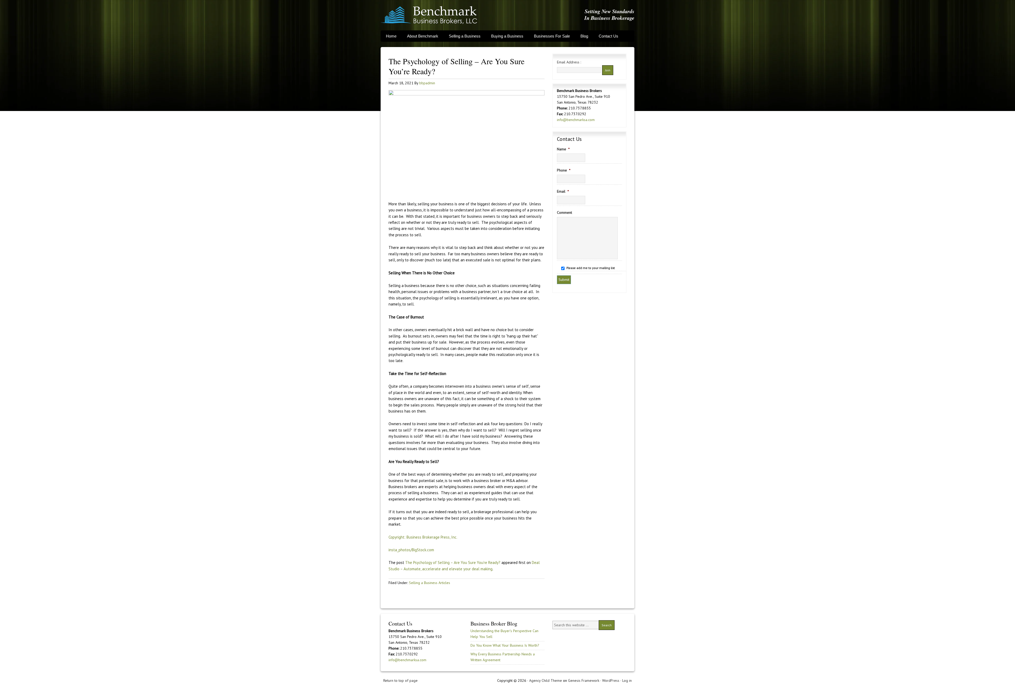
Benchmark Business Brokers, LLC (429, 15)
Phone (563, 170)
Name (563, 149)
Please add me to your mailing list (590, 268)
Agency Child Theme (545, 680)
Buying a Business (507, 36)
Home (391, 36)
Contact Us (608, 36)
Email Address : (569, 62)
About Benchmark (422, 36)
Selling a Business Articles (429, 582)
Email (563, 191)
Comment (564, 212)
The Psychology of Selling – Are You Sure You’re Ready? (452, 562)
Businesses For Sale (552, 36)
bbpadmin (427, 83)
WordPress (610, 680)
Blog (584, 36)
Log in (627, 680)
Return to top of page (400, 680)
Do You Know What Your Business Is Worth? (504, 645)
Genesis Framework (583, 680)
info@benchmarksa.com (576, 119)
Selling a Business (465, 36)
